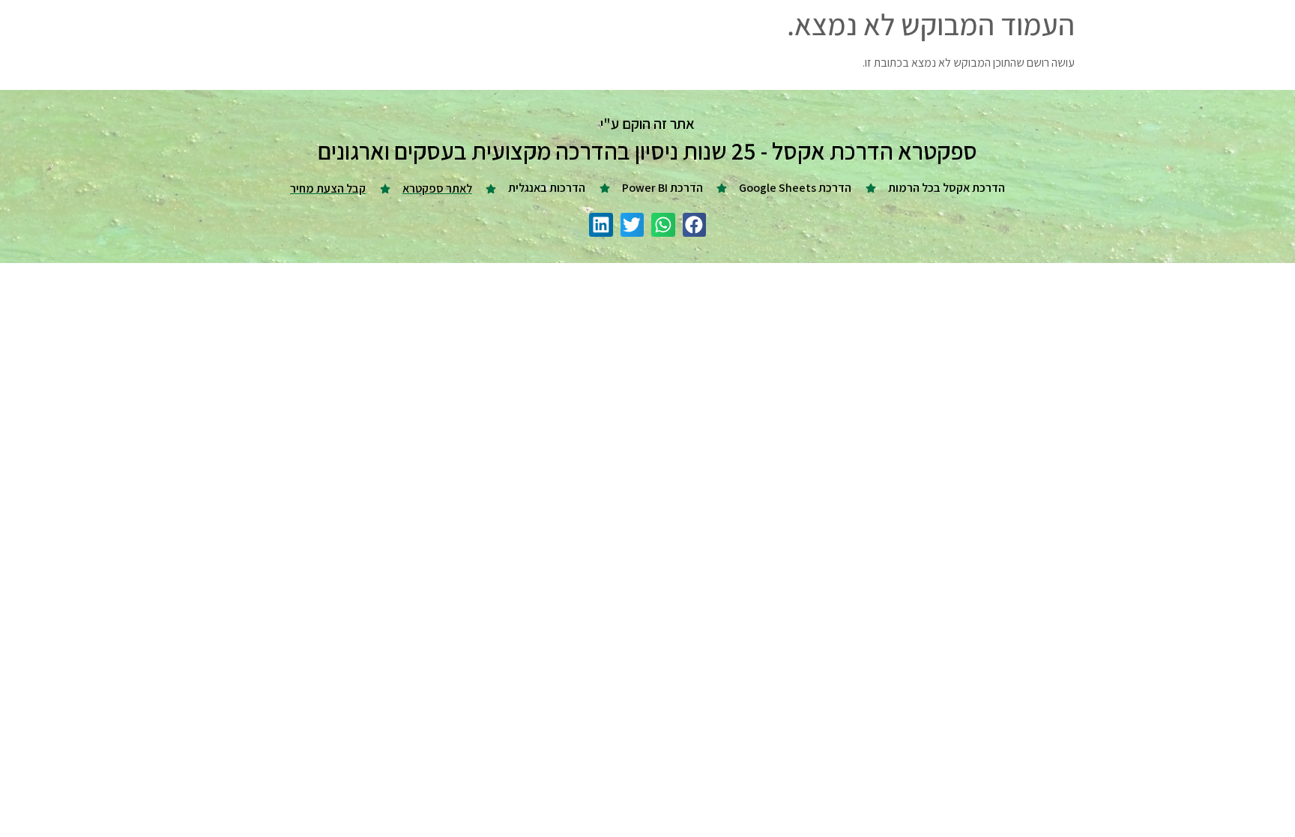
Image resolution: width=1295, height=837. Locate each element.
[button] (695, 225)
